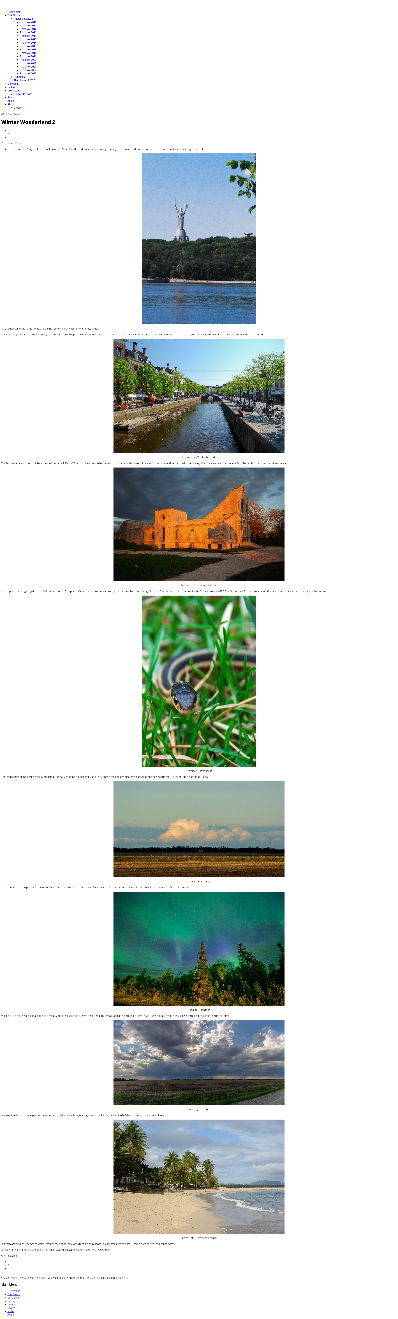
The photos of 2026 (24, 80)
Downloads (13, 90)
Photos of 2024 (28, 70)
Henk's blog (14, 12)
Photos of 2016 (28, 42)
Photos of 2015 (28, 39)
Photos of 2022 (28, 63)
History (11, 87)
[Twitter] (8, 134)
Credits (18, 107)
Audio (10, 101)
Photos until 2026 (23, 18)
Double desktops (23, 94)
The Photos (13, 15)
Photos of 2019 (28, 53)
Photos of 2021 (28, 59)
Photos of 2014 (28, 36)
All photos (19, 77)
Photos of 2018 (28, 49)
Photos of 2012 (28, 29)
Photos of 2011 (28, 25)
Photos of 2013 (28, 32)
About (10, 104)
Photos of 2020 (28, 56)
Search (11, 97)
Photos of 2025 (28, 73)
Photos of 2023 (28, 66)
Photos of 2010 (28, 22)
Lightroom (13, 83)
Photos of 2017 (28, 46)
